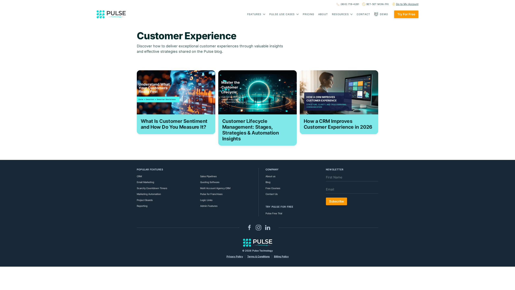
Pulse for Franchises (211, 194)
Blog (268, 182)
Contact (363, 14)
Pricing (308, 14)
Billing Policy (281, 256)
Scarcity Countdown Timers (152, 188)
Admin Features (208, 205)
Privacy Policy (235, 256)
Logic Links (206, 200)
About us (270, 176)
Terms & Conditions (258, 256)
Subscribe (336, 201)
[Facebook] (249, 227)
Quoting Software (209, 182)
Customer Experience (186, 36)
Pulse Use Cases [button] (282, 14)
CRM (139, 176)
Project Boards (145, 200)
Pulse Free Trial (274, 213)
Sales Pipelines (208, 176)
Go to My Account (407, 4)
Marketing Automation (149, 194)
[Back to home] (111, 14)
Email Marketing (145, 182)
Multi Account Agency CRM (215, 188)
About (323, 14)
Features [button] (254, 14)
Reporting (142, 205)
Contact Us (272, 194)
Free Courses (273, 188)
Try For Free (406, 14)
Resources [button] (340, 14)
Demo (384, 14)
